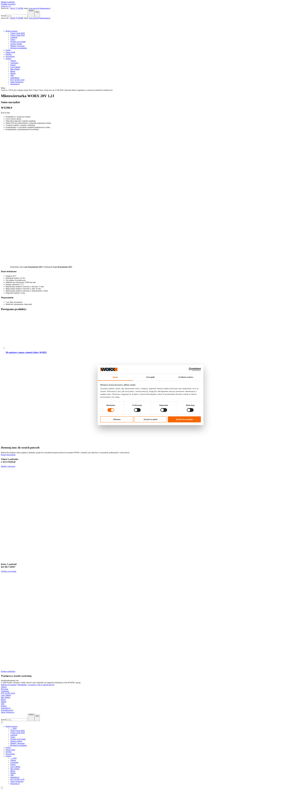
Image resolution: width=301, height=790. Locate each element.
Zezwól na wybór (151, 419)
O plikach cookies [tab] (185, 377)
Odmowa (116, 419)
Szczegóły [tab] (150, 377)
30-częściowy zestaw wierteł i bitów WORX (26, 352)
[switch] (137, 410)
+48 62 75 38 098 (16, 8)
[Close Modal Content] (2, 722)
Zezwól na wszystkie (184, 419)
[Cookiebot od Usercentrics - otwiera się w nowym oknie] (190, 369)
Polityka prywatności (9, 685)
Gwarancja (32, 685)
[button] (150, 88)
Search (3, 16)
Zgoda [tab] (115, 377)
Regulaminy (22, 685)
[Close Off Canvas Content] (2, 788)
